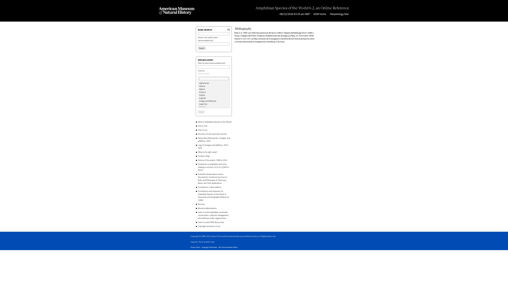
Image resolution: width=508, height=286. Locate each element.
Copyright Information (209, 247)
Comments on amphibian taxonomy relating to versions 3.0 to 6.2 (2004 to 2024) (213, 167)
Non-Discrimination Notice (228, 247)
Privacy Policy (195, 247)
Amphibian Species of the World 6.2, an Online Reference (302, 8)
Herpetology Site (339, 14)
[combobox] (214, 73)
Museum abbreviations (207, 208)
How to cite (202, 126)
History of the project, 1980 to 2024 (212, 160)
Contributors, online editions (209, 187)
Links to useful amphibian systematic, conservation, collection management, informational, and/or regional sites (213, 215)
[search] (214, 86)
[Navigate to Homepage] (176, 11)
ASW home (319, 14)
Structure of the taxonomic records (212, 134)
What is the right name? (207, 152)
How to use (202, 130)
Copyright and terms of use (209, 226)
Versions (201, 204)
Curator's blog (204, 156)
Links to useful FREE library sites (211, 222)
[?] (229, 30)
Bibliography (243, 29)
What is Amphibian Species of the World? (215, 122)
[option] (215, 83)
